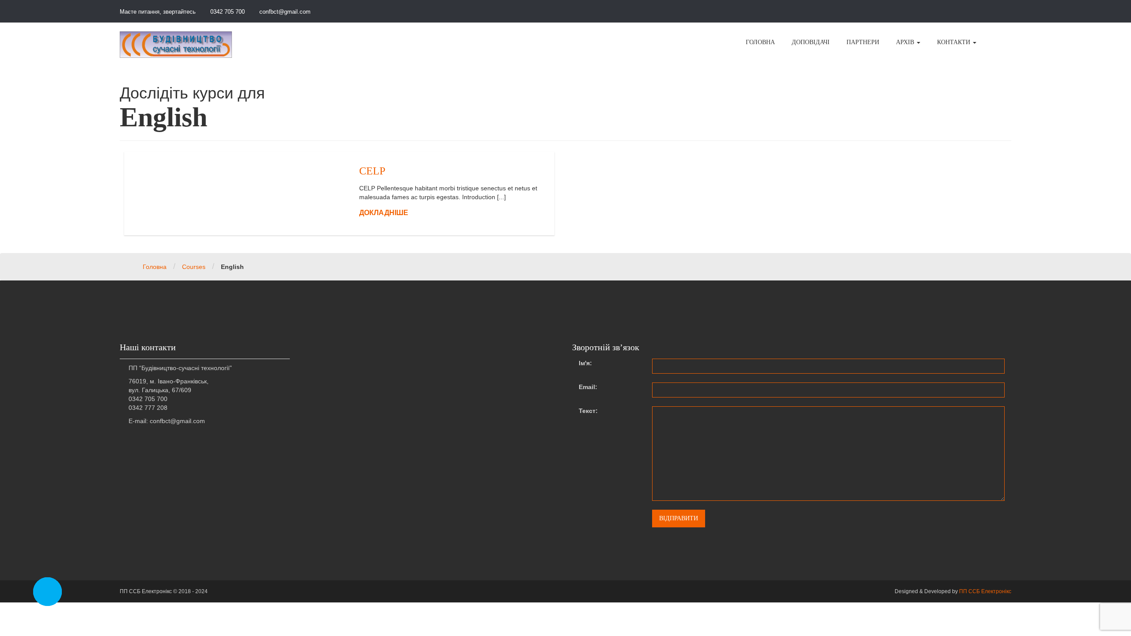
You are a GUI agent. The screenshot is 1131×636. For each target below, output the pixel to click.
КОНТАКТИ (954, 42)
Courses (193, 266)
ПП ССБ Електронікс (985, 591)
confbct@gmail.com (284, 11)
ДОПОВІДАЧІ (811, 42)
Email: (588, 386)
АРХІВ (906, 42)
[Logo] (176, 44)
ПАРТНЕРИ (862, 42)
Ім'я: (585, 363)
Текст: (588, 410)
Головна (155, 266)
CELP (372, 171)
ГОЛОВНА (760, 42)
